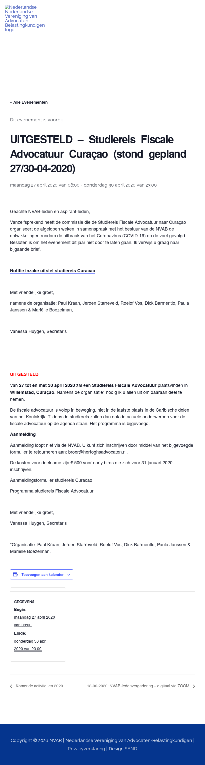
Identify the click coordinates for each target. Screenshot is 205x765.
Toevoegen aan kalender (43, 574)
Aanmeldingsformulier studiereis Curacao (51, 480)
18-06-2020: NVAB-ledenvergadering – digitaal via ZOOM (138, 686)
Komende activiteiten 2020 (39, 686)
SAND (131, 748)
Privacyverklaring (86, 748)
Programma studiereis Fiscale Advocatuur (52, 490)
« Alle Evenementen (29, 102)
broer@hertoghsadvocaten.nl (97, 451)
